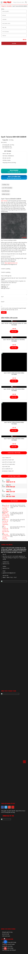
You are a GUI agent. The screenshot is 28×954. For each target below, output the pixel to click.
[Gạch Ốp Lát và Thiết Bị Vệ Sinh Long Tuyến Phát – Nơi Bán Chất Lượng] (5, 507)
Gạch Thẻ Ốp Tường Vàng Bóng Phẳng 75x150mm (14, 389)
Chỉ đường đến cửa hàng (8, 144)
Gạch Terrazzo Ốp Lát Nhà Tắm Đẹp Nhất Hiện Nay (17, 527)
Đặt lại (24, 39)
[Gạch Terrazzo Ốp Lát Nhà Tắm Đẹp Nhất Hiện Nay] (5, 528)
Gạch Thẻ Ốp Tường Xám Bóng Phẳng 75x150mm (14, 439)
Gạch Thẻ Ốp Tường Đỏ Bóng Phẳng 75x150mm (14, 423)
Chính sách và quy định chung (9, 942)
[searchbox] (11, 15)
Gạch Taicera (4, 200)
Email (2, 301)
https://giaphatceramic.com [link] (11, 263)
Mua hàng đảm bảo (7, 146)
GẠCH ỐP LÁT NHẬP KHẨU (8, 464)
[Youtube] (12, 807)
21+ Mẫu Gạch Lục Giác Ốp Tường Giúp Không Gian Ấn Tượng (16, 514)
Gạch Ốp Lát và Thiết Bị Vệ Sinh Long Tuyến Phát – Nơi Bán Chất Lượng (17, 506)
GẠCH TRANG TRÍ (6, 457)
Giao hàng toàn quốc (7, 147)
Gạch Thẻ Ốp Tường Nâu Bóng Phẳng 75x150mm (14, 373)
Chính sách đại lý (6, 936)
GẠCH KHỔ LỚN (6, 466)
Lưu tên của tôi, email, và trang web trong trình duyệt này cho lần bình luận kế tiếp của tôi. (13, 308)
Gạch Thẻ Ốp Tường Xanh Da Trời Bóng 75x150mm (14, 340)
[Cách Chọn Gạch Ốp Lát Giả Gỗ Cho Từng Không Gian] (5, 521)
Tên (2, 296)
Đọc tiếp (14, 331)
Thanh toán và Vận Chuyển (8, 944)
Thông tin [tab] (5, 184)
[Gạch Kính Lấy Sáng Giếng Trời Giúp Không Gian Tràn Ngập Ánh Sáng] (5, 536)
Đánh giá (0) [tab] (5, 194)
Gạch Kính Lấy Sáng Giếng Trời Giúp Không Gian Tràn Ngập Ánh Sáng (17, 535)
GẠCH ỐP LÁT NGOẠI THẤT (8, 462)
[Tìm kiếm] (26, 2)
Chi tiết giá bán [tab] (7, 188)
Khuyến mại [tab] (5, 191)
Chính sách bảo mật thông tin (9, 950)
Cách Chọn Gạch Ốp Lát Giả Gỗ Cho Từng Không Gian (17, 520)
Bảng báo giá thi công (7, 932)
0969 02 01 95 (8, 816)
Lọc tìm (14, 43)
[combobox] (12, 15)
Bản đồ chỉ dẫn (5, 934)
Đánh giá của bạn (5, 284)
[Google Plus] (9, 807)
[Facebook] (2, 807)
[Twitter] (6, 807)
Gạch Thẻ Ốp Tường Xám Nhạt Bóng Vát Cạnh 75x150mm (14, 324)
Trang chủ (3, 6)
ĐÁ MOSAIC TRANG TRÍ (7, 471)
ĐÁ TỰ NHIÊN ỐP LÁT (7, 468)
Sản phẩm (9, 6)
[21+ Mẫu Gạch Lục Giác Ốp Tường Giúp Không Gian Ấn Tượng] (5, 514)
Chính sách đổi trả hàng (7, 948)
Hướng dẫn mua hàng (7, 946)
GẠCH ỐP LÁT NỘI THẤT (8, 460)
